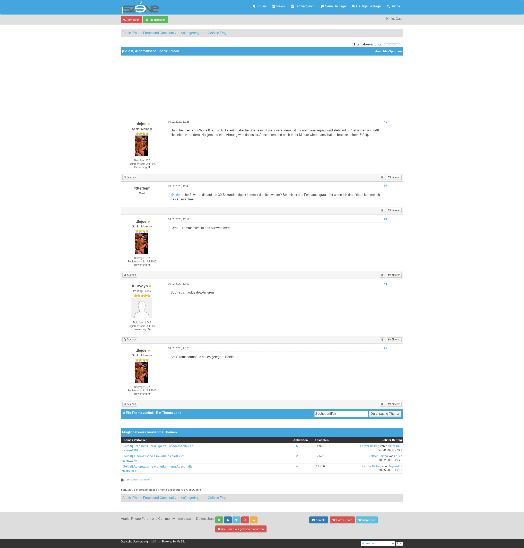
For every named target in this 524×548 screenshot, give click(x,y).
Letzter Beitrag (369, 445)
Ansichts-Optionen (388, 51)
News (280, 6)
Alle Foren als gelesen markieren (242, 529)
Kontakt (320, 520)
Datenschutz (205, 518)
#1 (385, 121)
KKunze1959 (130, 450)
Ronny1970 (129, 460)
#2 (385, 186)
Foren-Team (343, 520)
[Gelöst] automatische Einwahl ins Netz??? (153, 456)
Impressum (185, 518)
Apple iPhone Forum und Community (149, 33)
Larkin (398, 456)
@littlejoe (177, 195)
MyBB (180, 541)
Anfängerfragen (192, 33)
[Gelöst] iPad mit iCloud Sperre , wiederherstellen (157, 446)
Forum (261, 6)
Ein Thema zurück (140, 413)
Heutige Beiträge (368, 6)
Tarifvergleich (304, 6)
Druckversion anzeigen (137, 479)
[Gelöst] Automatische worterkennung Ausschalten (158, 466)
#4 (385, 283)
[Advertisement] (262, 89)
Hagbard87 (129, 470)
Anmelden (133, 19)
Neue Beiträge (335, 6)
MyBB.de (154, 541)
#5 (385, 348)
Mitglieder (368, 520)
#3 (385, 219)
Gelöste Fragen (219, 33)
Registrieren (157, 19)
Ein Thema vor (167, 413)
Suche (395, 6)
